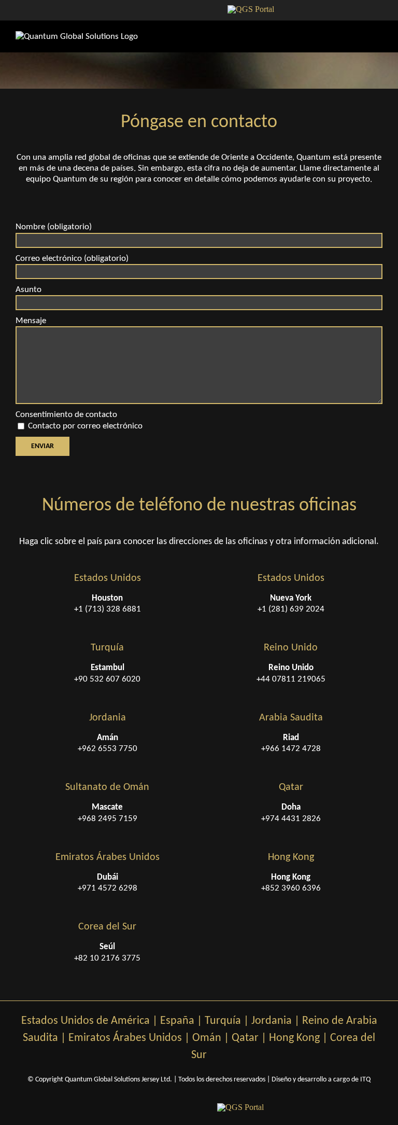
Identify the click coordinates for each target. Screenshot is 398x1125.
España (177, 1021)
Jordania (271, 1021)
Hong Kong (294, 1038)
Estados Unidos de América (85, 1021)
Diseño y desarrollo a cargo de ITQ (321, 1080)
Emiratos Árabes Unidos (125, 1038)
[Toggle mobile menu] (378, 36)
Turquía (223, 1021)
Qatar (245, 1038)
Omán (206, 1038)
